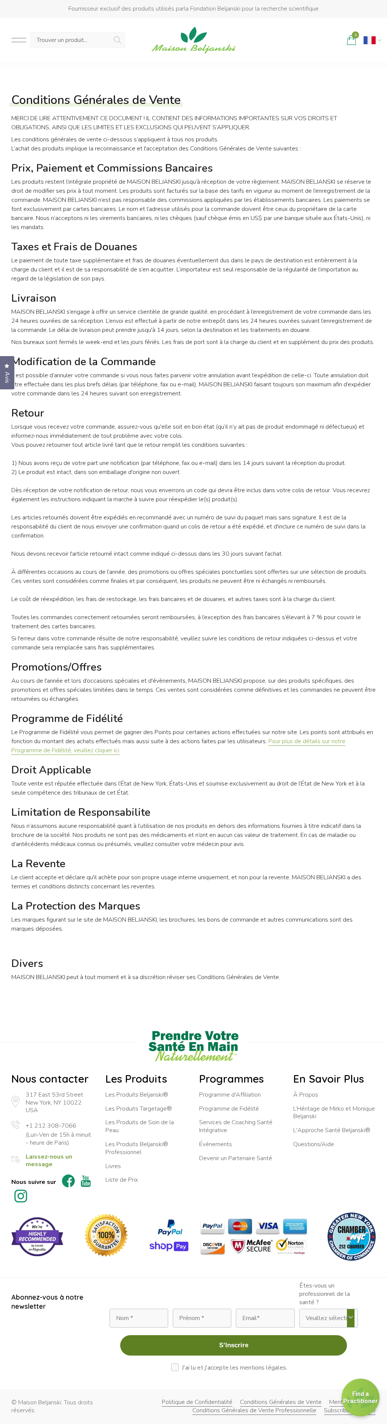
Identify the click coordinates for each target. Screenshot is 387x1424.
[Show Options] (350, 1318)
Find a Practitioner (360, 1397)
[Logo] (193, 40)
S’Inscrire (233, 1345)
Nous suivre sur (33, 1182)
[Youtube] (86, 1182)
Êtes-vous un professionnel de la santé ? (324, 1293)
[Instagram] (20, 1197)
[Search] (117, 40)
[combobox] (326, 1318)
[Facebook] (68, 1182)
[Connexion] (334, 40)
